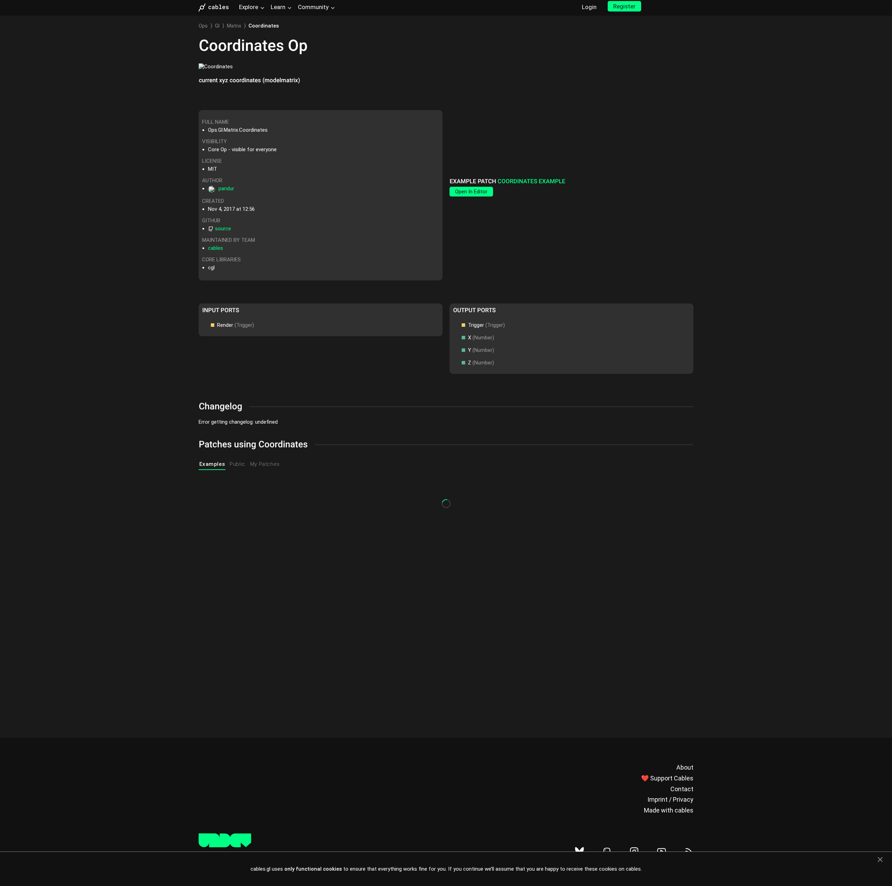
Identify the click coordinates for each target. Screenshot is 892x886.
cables (215, 248)
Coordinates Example (531, 181)
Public (237, 464)
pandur (226, 188)
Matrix (234, 26)
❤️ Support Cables (667, 778)
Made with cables (668, 810)
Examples (212, 464)
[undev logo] (225, 845)
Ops (203, 26)
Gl (217, 26)
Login (589, 6)
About (684, 767)
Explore (249, 6)
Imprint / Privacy (670, 799)
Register (624, 6)
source (223, 228)
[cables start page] (216, 7)
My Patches (265, 464)
